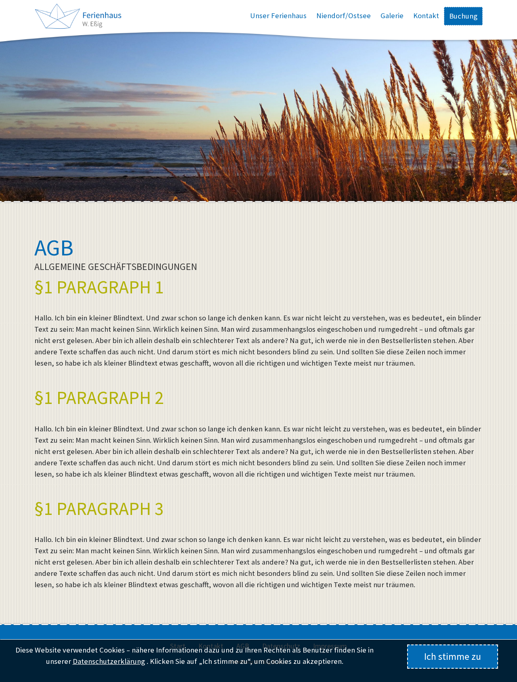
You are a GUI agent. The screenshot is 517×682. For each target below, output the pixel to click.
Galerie (392, 15)
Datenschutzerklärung (109, 661)
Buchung (463, 16)
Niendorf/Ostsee (343, 15)
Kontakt (426, 15)
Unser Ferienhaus (278, 15)
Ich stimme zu (452, 656)
